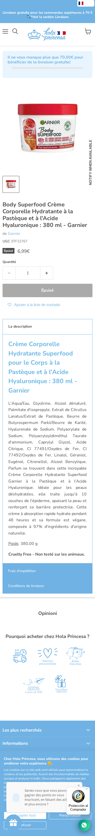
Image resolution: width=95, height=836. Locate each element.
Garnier (14, 233)
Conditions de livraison (26, 585)
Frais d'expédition (22, 570)
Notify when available (90, 162)
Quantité (9, 262)
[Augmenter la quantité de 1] (46, 273)
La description (20, 326)
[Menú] (87, 790)
